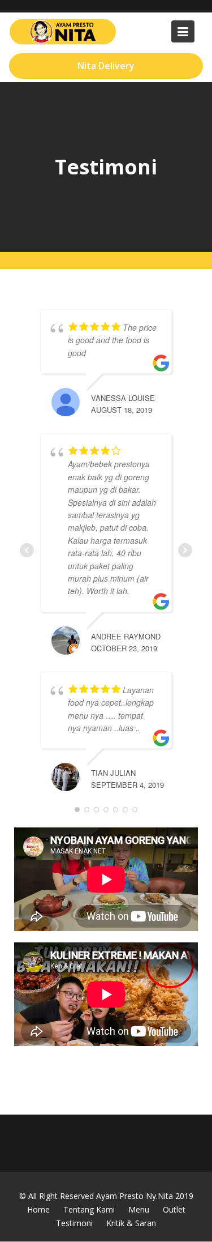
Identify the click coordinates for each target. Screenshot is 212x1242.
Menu (138, 1209)
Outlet (174, 1209)
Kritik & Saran (131, 1223)
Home (38, 1209)
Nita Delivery (106, 65)
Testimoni (74, 1223)
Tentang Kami (89, 1209)
